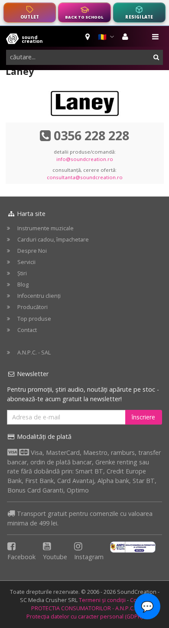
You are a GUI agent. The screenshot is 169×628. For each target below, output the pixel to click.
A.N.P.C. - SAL (34, 352)
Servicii (26, 262)
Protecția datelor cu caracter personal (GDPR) (84, 616)
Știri (22, 273)
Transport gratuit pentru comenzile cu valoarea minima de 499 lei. (80, 518)
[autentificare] (126, 37)
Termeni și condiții (102, 600)
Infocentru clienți (39, 296)
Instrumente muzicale (45, 228)
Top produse (34, 318)
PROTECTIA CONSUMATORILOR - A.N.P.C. (83, 608)
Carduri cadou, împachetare (53, 239)
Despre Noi (32, 250)
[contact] (88, 37)
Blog (23, 284)
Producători (32, 307)
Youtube (55, 557)
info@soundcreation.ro (84, 159)
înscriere (143, 417)
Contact (27, 330)
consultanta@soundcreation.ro (85, 177)
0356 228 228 (91, 135)
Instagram (89, 557)
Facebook (21, 557)
